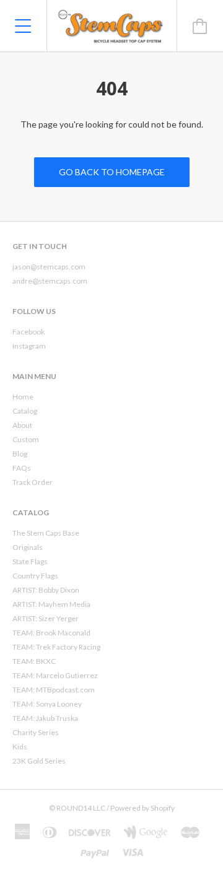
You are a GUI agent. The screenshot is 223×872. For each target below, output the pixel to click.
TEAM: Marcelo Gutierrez (55, 675)
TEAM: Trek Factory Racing (56, 647)
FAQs (21, 468)
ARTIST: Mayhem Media (51, 604)
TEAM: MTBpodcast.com (53, 689)
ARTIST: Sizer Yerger (45, 618)
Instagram (29, 346)
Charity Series (35, 732)
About (22, 425)
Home (22, 396)
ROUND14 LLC (80, 808)
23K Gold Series (39, 760)
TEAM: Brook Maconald (51, 632)
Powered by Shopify (142, 808)
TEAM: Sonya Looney (47, 703)
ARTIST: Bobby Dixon (45, 590)
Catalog (24, 411)
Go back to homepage (112, 172)
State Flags (30, 561)
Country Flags (35, 575)
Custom (25, 439)
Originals (27, 547)
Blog (19, 453)
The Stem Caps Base (45, 533)
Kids (19, 746)
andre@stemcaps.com (49, 281)
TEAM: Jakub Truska (45, 718)
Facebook (28, 331)
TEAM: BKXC (34, 661)
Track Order (32, 482)
